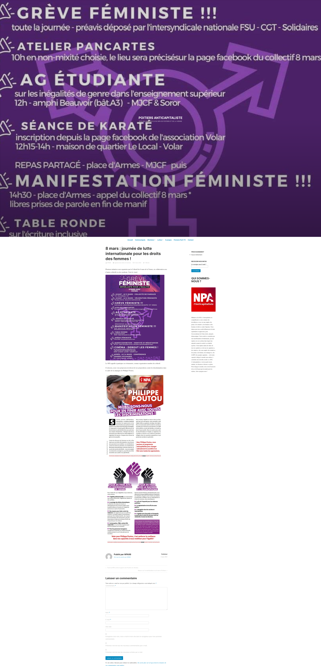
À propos (168, 240)
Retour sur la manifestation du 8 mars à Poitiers (152, 571)
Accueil (130, 240)
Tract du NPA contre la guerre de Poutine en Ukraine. (122, 568)
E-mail (108, 620)
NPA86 (109, 262)
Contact (191, 240)
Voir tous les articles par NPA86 (122, 557)
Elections (151, 240)
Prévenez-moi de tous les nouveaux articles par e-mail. (124, 652)
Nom (107, 613)
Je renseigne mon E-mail (198, 264)
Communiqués (140, 240)
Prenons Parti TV (180, 240)
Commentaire (110, 586)
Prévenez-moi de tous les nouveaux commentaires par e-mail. (126, 645)
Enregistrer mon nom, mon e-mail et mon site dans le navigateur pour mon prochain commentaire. (133, 638)
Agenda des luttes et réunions (123, 262)
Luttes (159, 240)
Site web (108, 627)
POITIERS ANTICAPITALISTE (160, 118)
